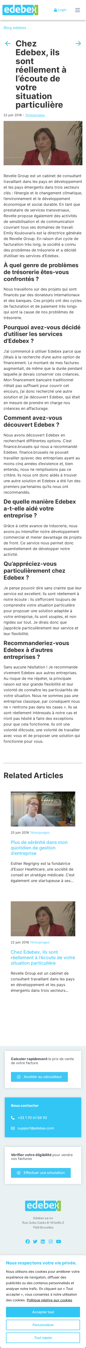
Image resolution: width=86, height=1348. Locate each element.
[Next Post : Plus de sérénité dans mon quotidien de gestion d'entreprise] (78, 43)
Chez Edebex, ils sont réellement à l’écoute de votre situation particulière (43, 957)
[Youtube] (58, 1241)
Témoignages (35, 115)
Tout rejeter (43, 1338)
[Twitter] (35, 1241)
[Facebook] (27, 1241)
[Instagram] (50, 1241)
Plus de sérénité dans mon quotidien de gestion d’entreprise (39, 847)
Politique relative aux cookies (49, 1300)
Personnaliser (43, 1325)
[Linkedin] (43, 1241)
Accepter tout (43, 1312)
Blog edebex (15, 27)
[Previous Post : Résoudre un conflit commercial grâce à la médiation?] (8, 43)
